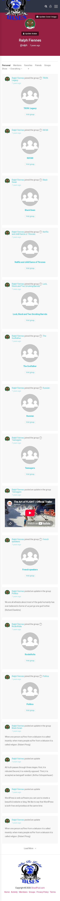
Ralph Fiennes (18, 78)
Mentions (17, 65)
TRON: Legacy (30, 108)
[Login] (50, 6)
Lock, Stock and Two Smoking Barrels (29, 285)
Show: (5, 69)
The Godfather (30, 366)
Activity (14, 892)
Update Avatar (31, 34)
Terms (53, 892)
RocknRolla (30, 654)
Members (23, 892)
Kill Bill (45, 130)
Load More (28, 848)
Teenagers (30, 468)
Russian (46, 388)
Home (7, 892)
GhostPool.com (38, 888)
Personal (6, 65)
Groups (47, 65)
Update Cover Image (48, 17)
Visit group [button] (30, 114)
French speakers (30, 569)
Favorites (28, 65)
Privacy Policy (43, 892)
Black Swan (30, 210)
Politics (15, 593)
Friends (38, 65)
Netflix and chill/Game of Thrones (30, 233)
